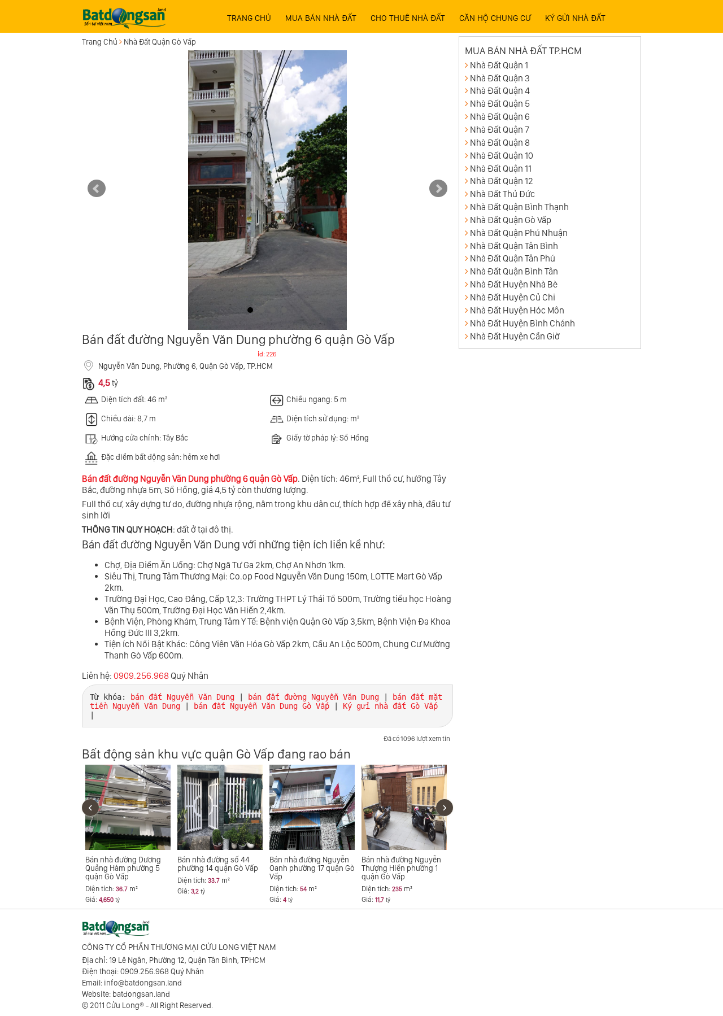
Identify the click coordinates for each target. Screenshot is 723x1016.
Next (438, 189)
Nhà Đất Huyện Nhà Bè (514, 284)
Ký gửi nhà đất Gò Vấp (390, 705)
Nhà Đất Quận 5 (500, 103)
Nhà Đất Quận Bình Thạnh (519, 207)
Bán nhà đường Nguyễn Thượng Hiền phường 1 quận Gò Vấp (401, 868)
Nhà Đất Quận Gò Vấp (160, 41)
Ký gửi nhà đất (575, 18)
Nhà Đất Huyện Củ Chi (512, 297)
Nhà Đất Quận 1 (499, 65)
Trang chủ (249, 18)
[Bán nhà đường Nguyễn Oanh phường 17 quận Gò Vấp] (312, 807)
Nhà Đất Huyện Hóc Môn (517, 310)
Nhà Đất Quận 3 (500, 78)
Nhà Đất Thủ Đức (502, 194)
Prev (97, 189)
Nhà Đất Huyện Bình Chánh (522, 323)
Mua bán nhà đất (320, 18)
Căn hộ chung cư (495, 18)
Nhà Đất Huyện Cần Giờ (515, 336)
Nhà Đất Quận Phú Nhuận (519, 233)
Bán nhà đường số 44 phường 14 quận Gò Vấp (217, 864)
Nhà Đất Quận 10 (501, 155)
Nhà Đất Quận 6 (500, 116)
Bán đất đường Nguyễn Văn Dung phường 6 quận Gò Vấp (190, 478)
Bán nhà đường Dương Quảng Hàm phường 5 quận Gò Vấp (123, 868)
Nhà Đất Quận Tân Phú (512, 258)
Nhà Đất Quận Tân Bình (514, 246)
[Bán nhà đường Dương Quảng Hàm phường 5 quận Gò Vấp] (128, 807)
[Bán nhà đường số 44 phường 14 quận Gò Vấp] (220, 807)
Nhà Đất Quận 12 (501, 181)
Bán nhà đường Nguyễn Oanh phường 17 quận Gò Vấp (312, 868)
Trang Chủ (99, 41)
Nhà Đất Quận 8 (500, 142)
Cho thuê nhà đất (408, 18)
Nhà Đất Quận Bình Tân (514, 271)
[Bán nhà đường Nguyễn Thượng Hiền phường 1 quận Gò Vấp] (404, 807)
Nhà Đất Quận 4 (500, 90)
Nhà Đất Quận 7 (499, 129)
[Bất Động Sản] (124, 14)
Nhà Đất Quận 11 (501, 168)
